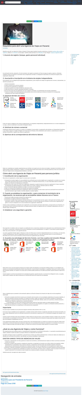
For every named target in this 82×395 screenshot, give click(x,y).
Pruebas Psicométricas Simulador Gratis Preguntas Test (76, 299)
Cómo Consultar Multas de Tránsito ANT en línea (75, 271)
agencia (6, 372)
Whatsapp (29, 21)
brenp (3, 2)
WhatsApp (40, 52)
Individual (11, 372)
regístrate (5, 52)
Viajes (17, 372)
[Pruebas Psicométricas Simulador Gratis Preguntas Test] (75, 303)
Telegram (39, 21)
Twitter (36, 21)
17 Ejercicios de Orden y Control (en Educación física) (76, 325)
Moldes (79, 1)
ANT (72, 58)
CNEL (72, 62)
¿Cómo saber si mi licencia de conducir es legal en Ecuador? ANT (76, 284)
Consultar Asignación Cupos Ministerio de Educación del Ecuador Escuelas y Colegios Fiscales (76, 254)
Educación (73, 59)
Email (33, 21)
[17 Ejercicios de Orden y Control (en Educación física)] (75, 329)
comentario (15, 52)
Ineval (22, 1)
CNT (72, 63)
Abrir (50, 373)
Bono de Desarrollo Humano (74, 2)
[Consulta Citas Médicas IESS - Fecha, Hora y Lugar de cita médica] (75, 312)
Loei (35, 1)
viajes (64, 373)
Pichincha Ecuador (75, 54)
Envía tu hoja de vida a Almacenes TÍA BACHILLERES (76, 317)
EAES (72, 61)
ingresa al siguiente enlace (56, 52)
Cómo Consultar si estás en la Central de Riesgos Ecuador (76, 291)
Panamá (14, 372)
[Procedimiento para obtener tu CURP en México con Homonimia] (75, 338)
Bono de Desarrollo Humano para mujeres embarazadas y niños (76, 262)
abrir (4, 372)
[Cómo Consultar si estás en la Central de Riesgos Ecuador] (75, 295)
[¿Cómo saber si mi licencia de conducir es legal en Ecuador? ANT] (75, 287)
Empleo (51, 1)
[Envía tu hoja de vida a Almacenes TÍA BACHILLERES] (75, 320)
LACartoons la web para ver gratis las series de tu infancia (75, 249)
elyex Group (45, 390)
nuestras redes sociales (57, 51)
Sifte (59, 1)
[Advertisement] (33, 12)
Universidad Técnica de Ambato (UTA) (30, 2)
